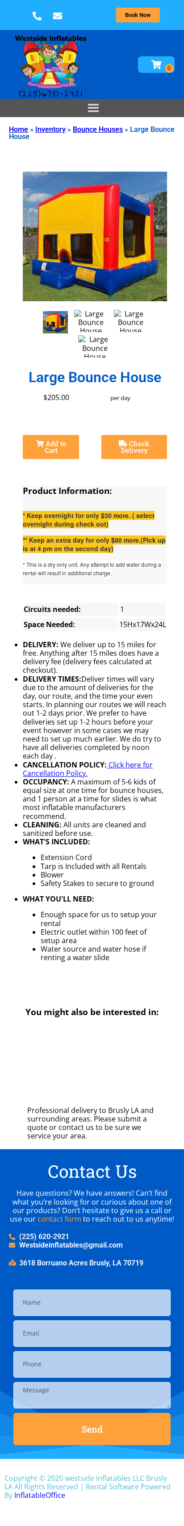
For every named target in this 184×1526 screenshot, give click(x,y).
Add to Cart (55, 447)
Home (18, 129)
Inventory (50, 129)
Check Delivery (135, 447)
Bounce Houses (98, 129)
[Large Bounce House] (55, 322)
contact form (59, 1219)
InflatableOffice (39, 1495)
